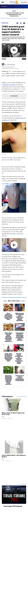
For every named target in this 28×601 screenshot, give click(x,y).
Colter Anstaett (11, 64)
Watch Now (23, 2)
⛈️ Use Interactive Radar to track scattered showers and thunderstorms (14, 14)
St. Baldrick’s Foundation (9, 85)
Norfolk (5, 23)
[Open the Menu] (2, 2)
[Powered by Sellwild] (24, 484)
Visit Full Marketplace (21, 396)
